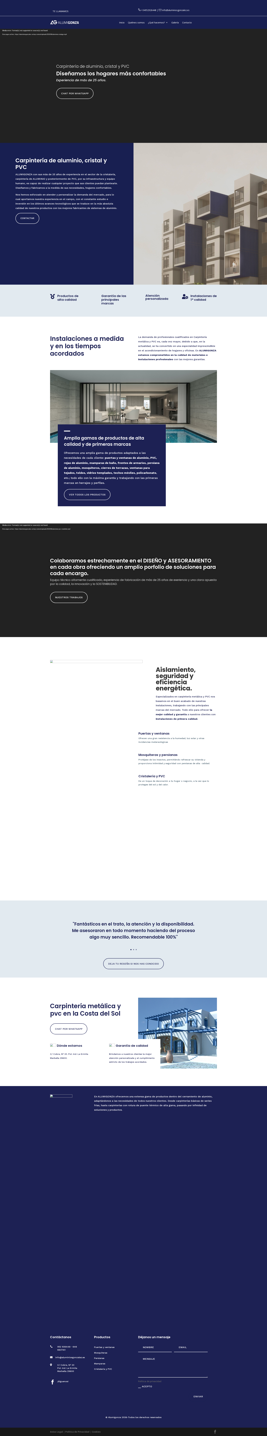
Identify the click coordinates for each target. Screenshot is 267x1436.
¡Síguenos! (62, 1381)
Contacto (187, 22)
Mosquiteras (100, 1352)
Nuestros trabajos (69, 597)
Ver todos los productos (87, 494)
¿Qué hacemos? (156, 22)
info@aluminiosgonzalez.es (175, 10)
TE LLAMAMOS (60, 11)
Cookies (96, 1431)
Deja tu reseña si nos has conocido (133, 963)
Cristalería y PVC (103, 1369)
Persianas (99, 1358)
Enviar (198, 1396)
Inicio (122, 22)
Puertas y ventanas (104, 1347)
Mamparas (99, 1363)
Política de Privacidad (77, 1431)
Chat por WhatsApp (75, 93)
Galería (175, 22)
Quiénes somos (136, 22)
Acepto (147, 1386)
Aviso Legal (56, 1431)
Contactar (27, 218)
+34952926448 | (150, 10)
